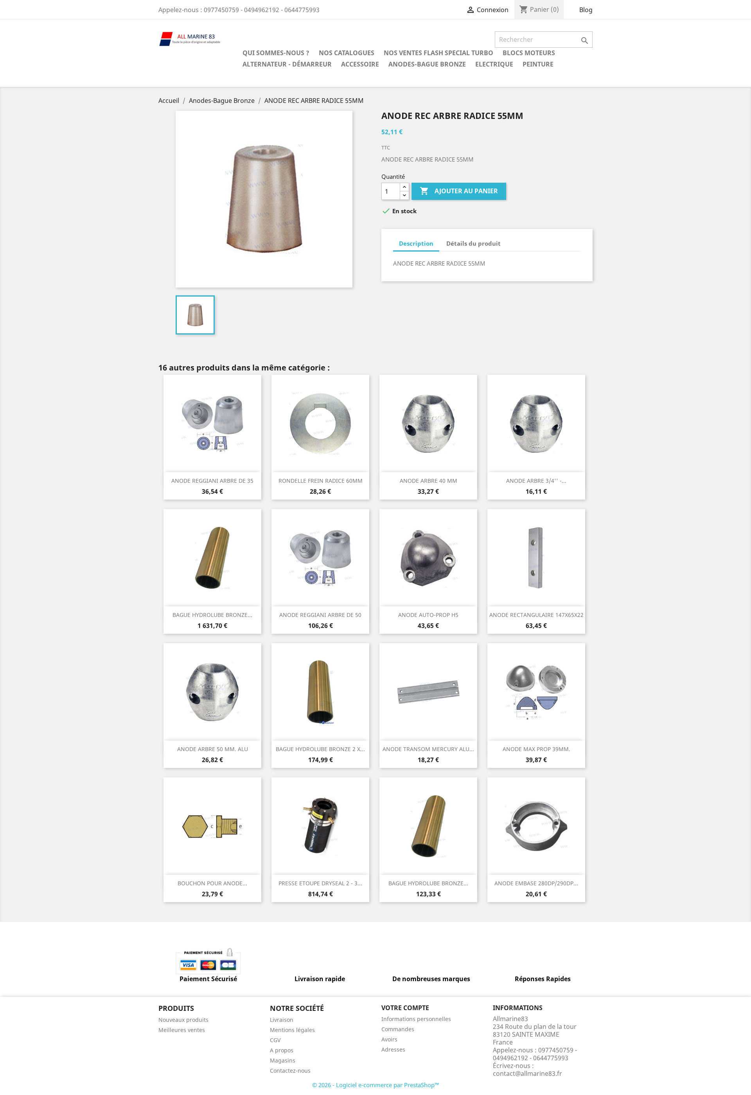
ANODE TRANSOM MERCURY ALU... (428, 749)
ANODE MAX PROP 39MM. (536, 749)
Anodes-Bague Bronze (427, 64)
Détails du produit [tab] (473, 243)
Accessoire (360, 64)
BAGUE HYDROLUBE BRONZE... (212, 615)
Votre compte (405, 1007)
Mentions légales (292, 1030)
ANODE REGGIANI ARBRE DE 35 (212, 480)
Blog (586, 9)
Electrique (494, 64)
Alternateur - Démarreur (287, 64)
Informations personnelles (416, 1019)
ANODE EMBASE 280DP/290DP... (536, 883)
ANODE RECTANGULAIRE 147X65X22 (536, 615)
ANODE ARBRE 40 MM (428, 480)
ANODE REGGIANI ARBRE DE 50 (320, 615)
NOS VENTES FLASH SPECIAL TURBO (438, 53)
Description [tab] (416, 243)
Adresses (393, 1049)
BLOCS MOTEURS (529, 53)
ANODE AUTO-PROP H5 (428, 615)
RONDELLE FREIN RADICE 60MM (320, 480)
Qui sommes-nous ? (276, 53)
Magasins (282, 1060)
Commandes (397, 1029)
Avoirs (389, 1039)
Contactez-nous (290, 1070)
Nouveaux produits (183, 1019)
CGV (275, 1040)
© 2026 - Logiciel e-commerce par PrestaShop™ (375, 1085)
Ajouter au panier (459, 191)
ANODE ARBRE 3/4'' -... (536, 480)
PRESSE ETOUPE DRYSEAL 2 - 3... (320, 883)
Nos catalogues (346, 53)
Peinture (538, 64)
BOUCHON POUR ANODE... (212, 883)
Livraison (281, 1019)
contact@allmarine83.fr (527, 1073)
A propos (281, 1050)
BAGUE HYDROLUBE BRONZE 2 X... (320, 749)
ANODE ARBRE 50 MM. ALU (212, 749)
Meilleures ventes (181, 1030)
